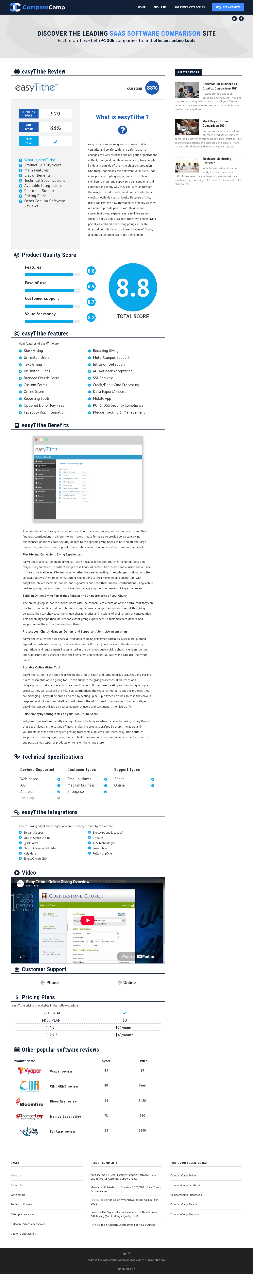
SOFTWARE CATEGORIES (189, 7)
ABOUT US (160, 7)
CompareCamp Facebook (185, 1185)
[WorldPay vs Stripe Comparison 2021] (187, 127)
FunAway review (62, 1131)
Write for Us (18, 1195)
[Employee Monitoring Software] (187, 164)
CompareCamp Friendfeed (186, 1195)
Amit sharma (98, 1175)
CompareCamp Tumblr (183, 1204)
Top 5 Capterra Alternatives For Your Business (128, 1224)
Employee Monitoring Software (217, 161)
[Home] (37, 7)
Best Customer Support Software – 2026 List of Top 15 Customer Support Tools (124, 1177)
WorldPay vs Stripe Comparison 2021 (215, 123)
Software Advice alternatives (28, 1224)
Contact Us (17, 1185)
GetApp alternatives (22, 1214)
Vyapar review (61, 1071)
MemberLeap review (66, 1116)
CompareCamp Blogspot (184, 1214)
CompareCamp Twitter (183, 1175)
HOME (142, 7)
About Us (16, 1175)
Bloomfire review (63, 1101)
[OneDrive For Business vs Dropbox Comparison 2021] (187, 90)
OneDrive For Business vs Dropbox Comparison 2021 (220, 86)
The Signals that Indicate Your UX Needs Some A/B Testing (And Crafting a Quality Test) (124, 1214)
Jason (94, 1212)
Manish (95, 1187)
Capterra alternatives (23, 1233)
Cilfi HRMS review (64, 1086)
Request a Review (21, 1204)
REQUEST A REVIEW (228, 7)
